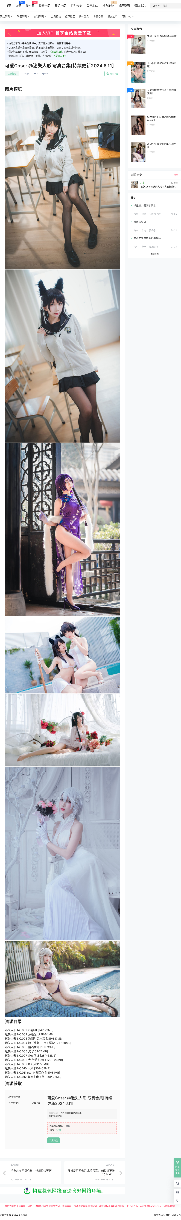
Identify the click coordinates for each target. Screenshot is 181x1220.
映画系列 (22, 16)
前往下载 (114, 73)
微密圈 (30, 4)
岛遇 (18, 4)
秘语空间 (60, 5)
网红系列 (5, 16)
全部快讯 (154, 254)
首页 (8, 5)
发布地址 (108, 4)
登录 (58, 1130)
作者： (151, 214)
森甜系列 (39, 16)
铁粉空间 (44, 5)
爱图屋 (24, 1214)
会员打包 (12, 73)
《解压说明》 (55, 51)
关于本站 (92, 5)
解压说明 (124, 5)
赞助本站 (140, 5)
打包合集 (76, 5)
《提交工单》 (60, 55)
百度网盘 (53, 1140)
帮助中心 (127, 16)
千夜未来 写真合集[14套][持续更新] (31, 1170)
